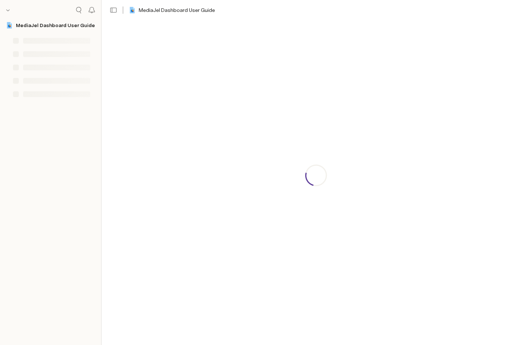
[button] (113, 10)
